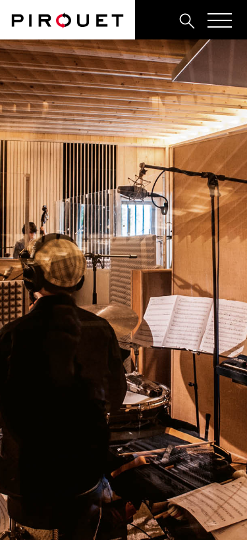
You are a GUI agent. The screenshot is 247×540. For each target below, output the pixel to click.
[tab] (158, 20)
